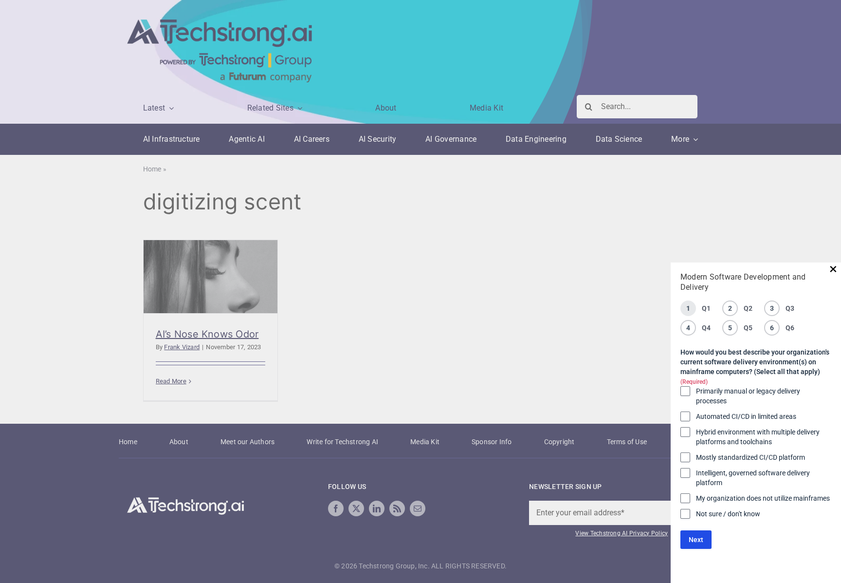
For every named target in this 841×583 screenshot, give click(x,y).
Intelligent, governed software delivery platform (753, 478)
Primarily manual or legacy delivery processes (748, 396)
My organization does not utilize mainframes (763, 498)
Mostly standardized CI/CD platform (750, 457)
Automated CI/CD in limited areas (746, 416)
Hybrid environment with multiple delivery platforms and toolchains (758, 437)
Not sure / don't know (728, 514)
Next (696, 540)
